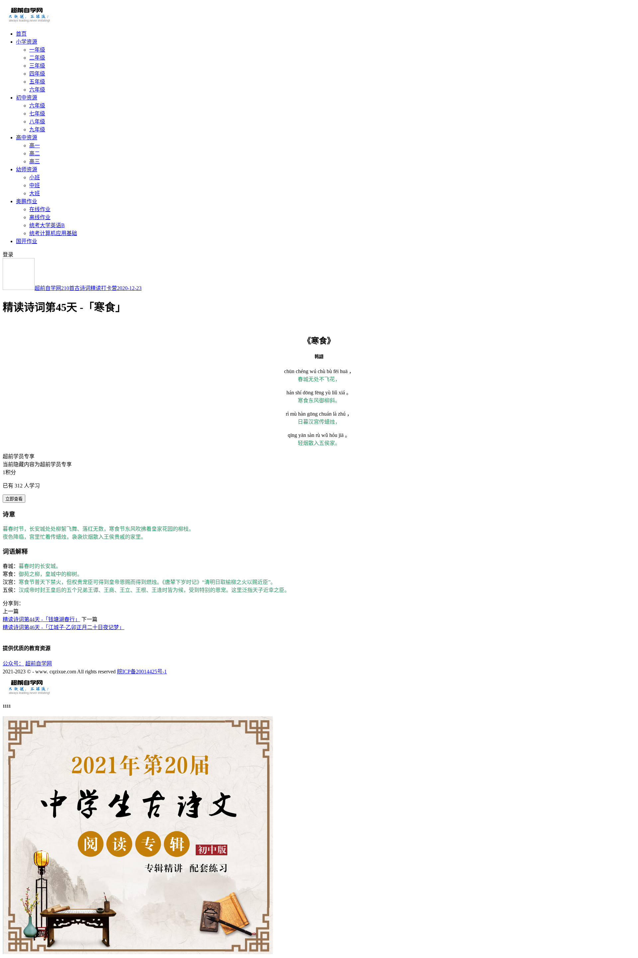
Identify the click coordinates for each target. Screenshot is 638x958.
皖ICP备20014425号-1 (142, 671)
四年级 (37, 73)
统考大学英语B (47, 225)
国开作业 (26, 241)
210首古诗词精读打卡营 (89, 288)
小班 (34, 177)
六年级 (37, 89)
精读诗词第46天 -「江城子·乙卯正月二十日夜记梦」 (63, 627)
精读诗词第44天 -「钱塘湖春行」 (41, 619)
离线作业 (40, 217)
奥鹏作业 (26, 201)
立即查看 (14, 498)
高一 (34, 145)
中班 (34, 185)
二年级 (37, 58)
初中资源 (26, 97)
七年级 (37, 113)
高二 (34, 153)
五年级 (37, 81)
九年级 (37, 129)
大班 (34, 193)
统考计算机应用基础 (53, 233)
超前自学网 (48, 288)
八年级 (37, 121)
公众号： (13, 663)
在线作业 (40, 209)
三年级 (37, 65)
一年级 (37, 50)
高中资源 (26, 137)
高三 (34, 161)
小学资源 (26, 42)
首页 (21, 34)
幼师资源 (26, 169)
